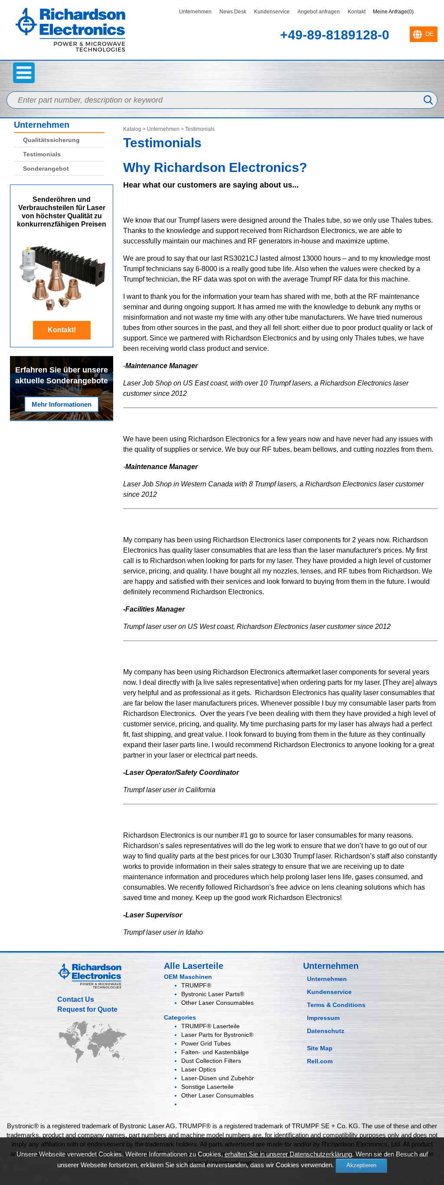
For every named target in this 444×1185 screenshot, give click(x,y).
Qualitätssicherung (51, 139)
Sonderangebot (46, 168)
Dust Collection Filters (211, 1060)
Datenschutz (325, 1030)
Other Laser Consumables (217, 1002)
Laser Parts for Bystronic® (217, 1034)
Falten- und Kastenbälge (215, 1052)
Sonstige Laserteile (207, 1086)
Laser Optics (198, 1069)
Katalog (132, 129)
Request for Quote (87, 1009)
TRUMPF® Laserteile (210, 1026)
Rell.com (320, 1061)
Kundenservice (272, 12)
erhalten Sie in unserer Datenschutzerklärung (288, 1154)
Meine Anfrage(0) (393, 12)
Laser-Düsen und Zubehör (217, 1078)
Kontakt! (62, 329)
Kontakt (357, 12)
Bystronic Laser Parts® (212, 994)
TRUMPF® (196, 985)
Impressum (323, 1017)
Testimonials (42, 154)
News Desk (232, 12)
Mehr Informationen (61, 404)
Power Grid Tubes (206, 1043)
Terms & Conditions (336, 1004)
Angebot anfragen (318, 12)
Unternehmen (195, 12)
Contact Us (75, 999)
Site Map (320, 1048)
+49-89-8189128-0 (334, 35)
